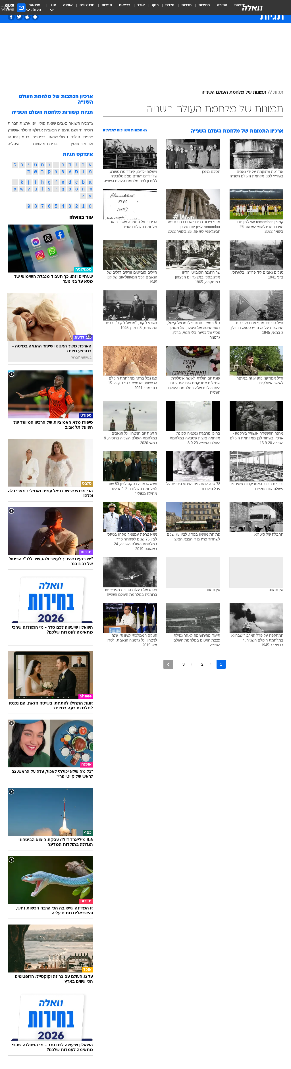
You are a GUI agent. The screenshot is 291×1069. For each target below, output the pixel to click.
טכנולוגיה (87, 5)
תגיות (278, 92)
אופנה (68, 5)
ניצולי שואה (58, 137)
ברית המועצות (45, 143)
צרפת (88, 137)
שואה (51, 123)
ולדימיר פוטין (82, 143)
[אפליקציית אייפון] (27, 16)
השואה (74, 123)
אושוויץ (14, 130)
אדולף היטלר (32, 130)
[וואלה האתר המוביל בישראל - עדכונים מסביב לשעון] (252, 8)
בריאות (124, 5)
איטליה (14, 143)
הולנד (75, 137)
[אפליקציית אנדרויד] (35, 16)
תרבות (186, 5)
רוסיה (88, 130)
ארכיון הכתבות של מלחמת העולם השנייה (56, 99)
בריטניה (38, 137)
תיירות (106, 5)
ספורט (222, 5)
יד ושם (76, 130)
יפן (34, 123)
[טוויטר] (19, 16)
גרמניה (87, 123)
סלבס (169, 5)
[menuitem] (218, 8)
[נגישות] (7, 7)
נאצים (62, 123)
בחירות (204, 5)
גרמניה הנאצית (57, 130)
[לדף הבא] (168, 664)
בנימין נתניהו (18, 137)
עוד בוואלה (81, 217)
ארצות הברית (19, 123)
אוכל (141, 5)
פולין (41, 123)
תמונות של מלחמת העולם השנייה (233, 92)
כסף (155, 5)
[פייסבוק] (11, 16)
